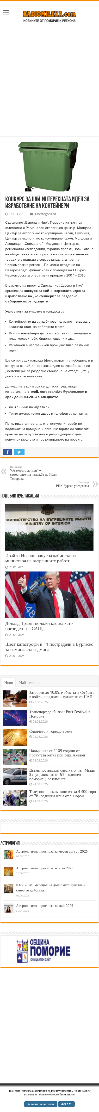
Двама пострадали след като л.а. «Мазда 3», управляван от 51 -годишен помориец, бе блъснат (62, 774)
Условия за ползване (40, 1104)
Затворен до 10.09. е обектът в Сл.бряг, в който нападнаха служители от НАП (61, 694)
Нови (8, 682)
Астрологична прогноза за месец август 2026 (52, 851)
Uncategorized (45, 214)
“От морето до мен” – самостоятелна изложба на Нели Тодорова (33, 472)
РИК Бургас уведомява (72, 484)
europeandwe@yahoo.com (62, 391)
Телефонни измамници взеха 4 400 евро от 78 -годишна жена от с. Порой (62, 793)
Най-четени (29, 682)
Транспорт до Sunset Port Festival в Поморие (59, 714)
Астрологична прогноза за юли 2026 (45, 868)
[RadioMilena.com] (49, 15)
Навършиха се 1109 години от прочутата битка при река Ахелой (57, 753)
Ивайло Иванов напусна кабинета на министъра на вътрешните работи (40, 558)
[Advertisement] (49, 81)
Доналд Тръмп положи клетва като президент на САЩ (39, 626)
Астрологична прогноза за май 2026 (44, 905)
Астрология (10, 843)
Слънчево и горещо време (50, 731)
